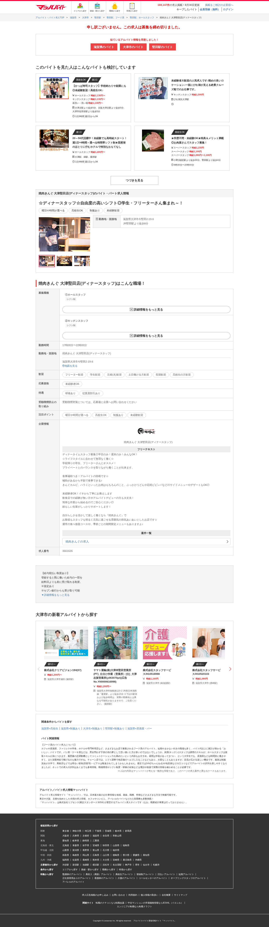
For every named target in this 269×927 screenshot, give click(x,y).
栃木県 (118, 831)
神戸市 (128, 865)
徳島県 (116, 855)
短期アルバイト (186, 874)
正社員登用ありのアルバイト (76, 878)
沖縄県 (138, 860)
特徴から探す (125, 869)
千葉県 (98, 831)
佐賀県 (75, 860)
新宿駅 (75, 865)
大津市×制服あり (92, 728)
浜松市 (106, 865)
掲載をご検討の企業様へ (219, 4)
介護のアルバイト (126, 878)
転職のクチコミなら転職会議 (110, 903)
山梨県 (65, 850)
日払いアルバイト (166, 874)
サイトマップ (180, 895)
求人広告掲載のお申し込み (95, 895)
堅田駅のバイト (162, 46)
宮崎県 (116, 860)
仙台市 (146, 865)
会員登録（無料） (210, 9)
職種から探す (108, 869)
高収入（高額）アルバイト (99, 874)
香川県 (126, 855)
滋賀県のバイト (104, 46)
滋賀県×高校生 (49, 728)
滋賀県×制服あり (70, 728)
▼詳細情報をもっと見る (55, 594)
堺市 (137, 865)
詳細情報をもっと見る (148, 309)
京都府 (86, 835)
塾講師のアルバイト (72, 874)
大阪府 (65, 835)
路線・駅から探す (90, 869)
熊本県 (96, 860)
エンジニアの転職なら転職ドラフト (134, 906)
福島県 (126, 845)
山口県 (106, 855)
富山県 (96, 850)
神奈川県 (76, 831)
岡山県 (86, 855)
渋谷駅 (65, 865)
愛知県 (65, 840)
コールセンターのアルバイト (153, 878)
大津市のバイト (133, 46)
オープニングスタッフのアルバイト (188, 878)
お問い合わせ (118, 895)
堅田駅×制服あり (115, 728)
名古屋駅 (117, 865)
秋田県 (106, 845)
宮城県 (96, 845)
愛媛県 (136, 855)
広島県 (96, 855)
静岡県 (86, 840)
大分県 (106, 860)
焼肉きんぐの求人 (77, 541)
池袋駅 (86, 865)
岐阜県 (75, 840)
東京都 (65, 831)
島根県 (75, 855)
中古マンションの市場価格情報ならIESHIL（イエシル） (155, 903)
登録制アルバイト (145, 874)
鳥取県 (65, 855)
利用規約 (132, 895)
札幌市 (156, 865)
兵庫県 (75, 835)
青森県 (75, 845)
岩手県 (86, 845)
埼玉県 (88, 831)
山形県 (116, 845)
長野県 (86, 850)
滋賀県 (96, 835)
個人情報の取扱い (149, 895)
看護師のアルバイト (104, 878)
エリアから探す (70, 869)
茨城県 (108, 831)
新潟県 (75, 850)
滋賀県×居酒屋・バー (139, 728)
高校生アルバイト (124, 874)
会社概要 (166, 895)
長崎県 (86, 860)
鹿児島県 (127, 860)
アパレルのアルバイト (73, 882)
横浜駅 (96, 865)
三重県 (96, 840)
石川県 (106, 850)
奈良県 (106, 835)
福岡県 (65, 860)
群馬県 (128, 831)
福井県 (116, 850)
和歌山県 (117, 835)
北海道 (65, 845)
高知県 (146, 855)
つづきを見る (134, 180)
